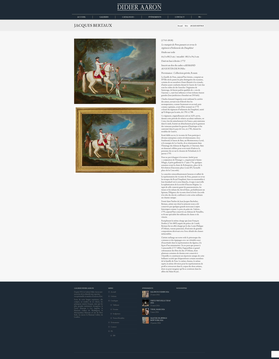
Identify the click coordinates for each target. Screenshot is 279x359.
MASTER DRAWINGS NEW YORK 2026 (158, 319)
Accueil (113, 292)
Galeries (113, 296)
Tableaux (116, 305)
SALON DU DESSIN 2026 (159, 292)
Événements (115, 322)
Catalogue (114, 301)
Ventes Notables (118, 318)
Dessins (115, 309)
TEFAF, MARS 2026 (157, 309)
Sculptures (116, 314)
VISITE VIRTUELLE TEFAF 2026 (160, 302)
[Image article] (145, 294)
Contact (114, 327)
